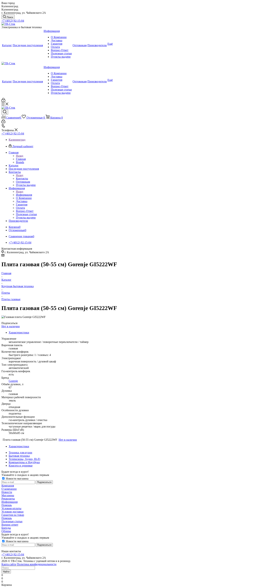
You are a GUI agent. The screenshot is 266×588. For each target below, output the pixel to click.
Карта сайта (8, 564)
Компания (7, 485)
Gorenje (13, 380)
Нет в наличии (10, 326)
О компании (9, 488)
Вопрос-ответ (9, 524)
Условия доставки (12, 511)
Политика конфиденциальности (36, 564)
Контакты (22, 178)
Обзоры (6, 531)
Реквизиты (8, 498)
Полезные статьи (11, 521)
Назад (19, 155)
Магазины (7, 495)
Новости (6, 492)
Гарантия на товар (12, 514)
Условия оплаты (11, 508)
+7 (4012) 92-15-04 (12, 20)
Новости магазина (16, 478)
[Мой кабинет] (3, 100)
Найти (6, 571)
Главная (21, 159)
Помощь (6, 505)
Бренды (6, 527)
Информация (24, 194)
